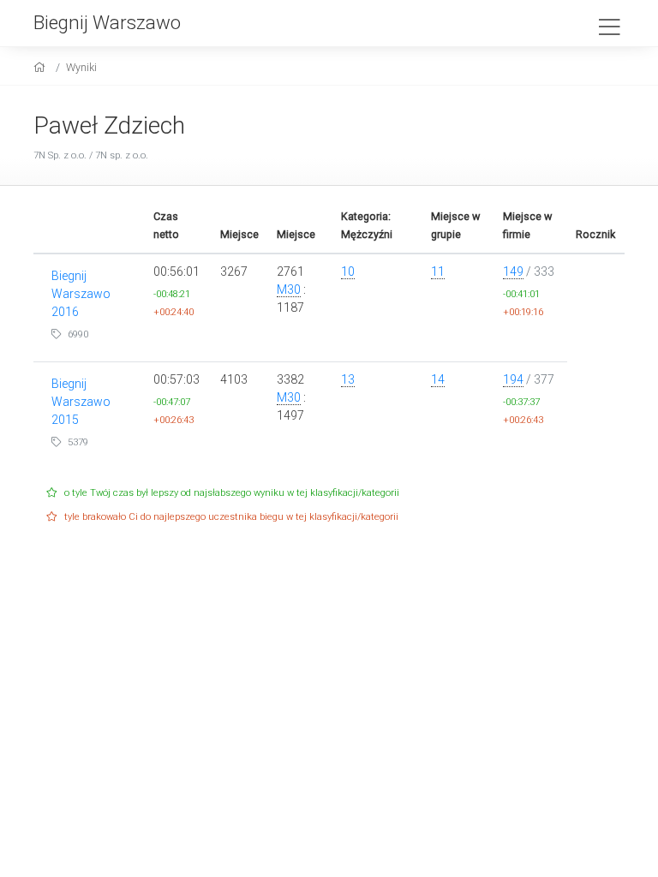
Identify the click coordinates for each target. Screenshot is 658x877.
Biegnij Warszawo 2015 (81, 402)
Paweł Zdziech (109, 125)
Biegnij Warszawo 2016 (81, 294)
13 (348, 379)
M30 (289, 289)
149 (513, 271)
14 (438, 379)
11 (438, 271)
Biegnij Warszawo (107, 22)
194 (513, 379)
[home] (41, 67)
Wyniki (81, 67)
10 (348, 271)
